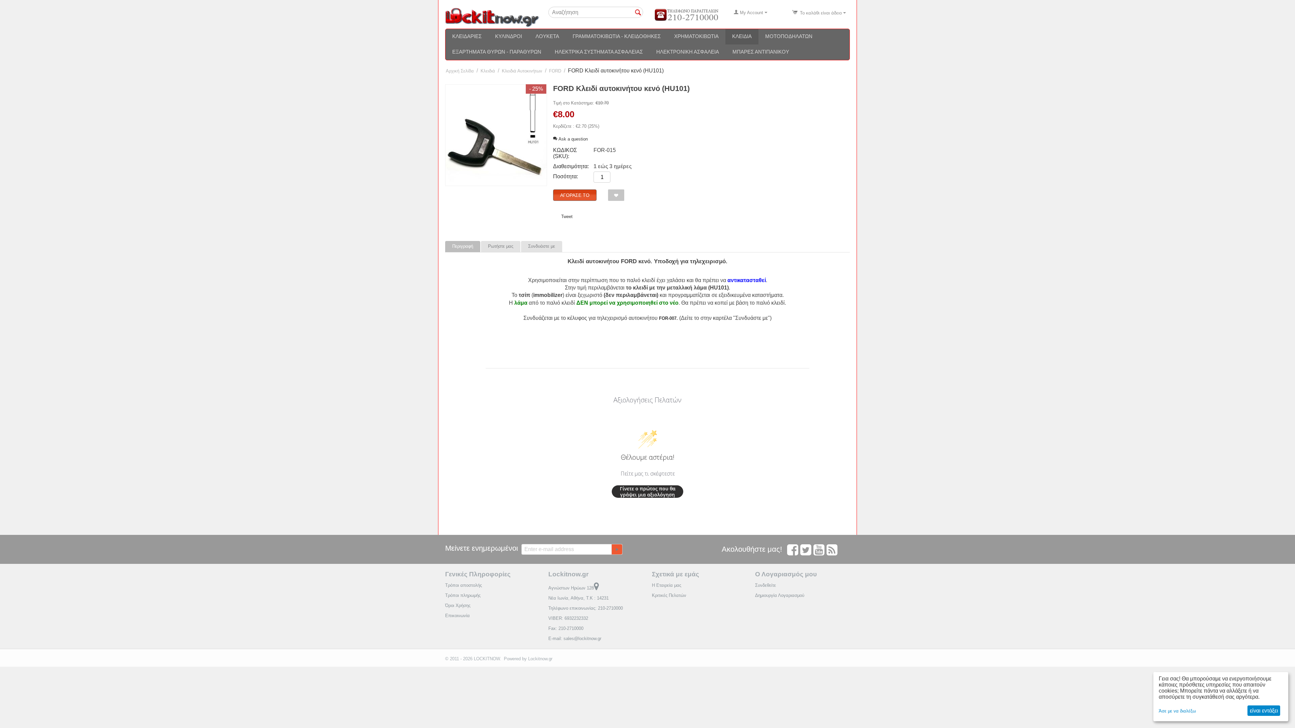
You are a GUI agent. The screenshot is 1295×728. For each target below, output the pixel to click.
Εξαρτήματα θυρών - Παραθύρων (496, 52)
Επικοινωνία (457, 615)
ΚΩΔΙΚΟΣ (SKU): (565, 153)
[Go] (616, 549)
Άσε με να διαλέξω (1177, 711)
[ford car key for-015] (496, 135)
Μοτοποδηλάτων (788, 36)
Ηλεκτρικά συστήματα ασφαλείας (599, 52)
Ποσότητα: (565, 176)
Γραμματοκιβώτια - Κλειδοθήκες (617, 36)
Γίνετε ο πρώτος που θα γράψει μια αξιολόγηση (647, 491)
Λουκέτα (547, 36)
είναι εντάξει (1264, 711)
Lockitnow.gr (540, 658)
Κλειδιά (742, 36)
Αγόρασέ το (574, 195)
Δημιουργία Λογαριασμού (779, 595)
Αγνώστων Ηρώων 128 (571, 587)
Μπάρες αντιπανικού (760, 52)
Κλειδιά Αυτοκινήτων (522, 70)
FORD (555, 70)
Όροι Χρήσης (457, 605)
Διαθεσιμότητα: (571, 166)
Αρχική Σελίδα (460, 70)
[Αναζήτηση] (638, 12)
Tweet (567, 216)
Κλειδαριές (467, 36)
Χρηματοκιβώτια (696, 36)
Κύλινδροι (508, 36)
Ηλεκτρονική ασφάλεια (687, 52)
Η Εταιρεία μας (666, 585)
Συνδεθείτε (765, 585)
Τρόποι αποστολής (463, 585)
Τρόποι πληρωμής (463, 595)
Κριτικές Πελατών (669, 595)
